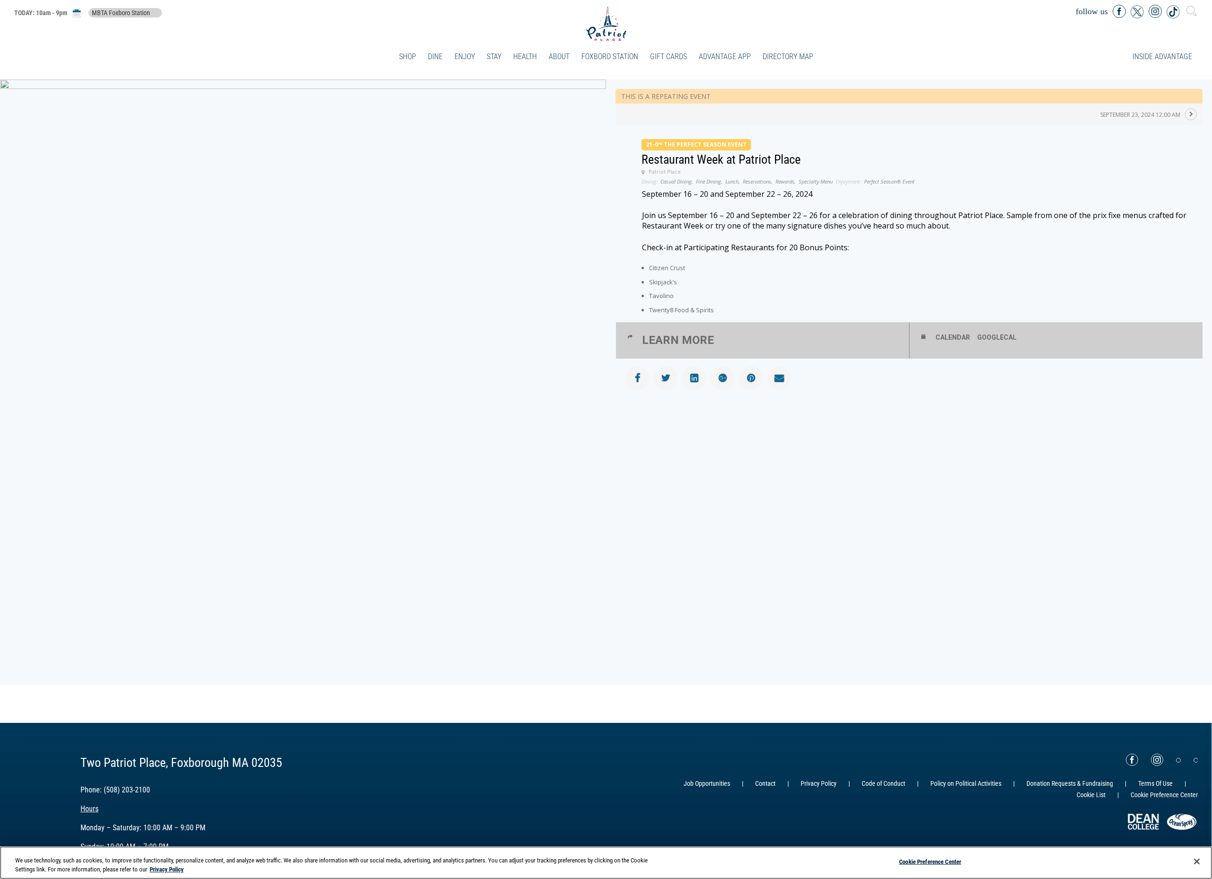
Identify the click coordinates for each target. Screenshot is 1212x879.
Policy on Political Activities (965, 783)
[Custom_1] (1196, 760)
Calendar (953, 337)
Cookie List (1091, 795)
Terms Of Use (1155, 783)
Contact (765, 783)
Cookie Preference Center (930, 861)
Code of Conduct (883, 783)
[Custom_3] (1178, 760)
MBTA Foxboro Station (121, 13)
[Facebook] (1132, 760)
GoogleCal (996, 337)
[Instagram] (1157, 760)
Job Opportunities (707, 783)
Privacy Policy (819, 783)
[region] (606, 862)
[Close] (1196, 861)
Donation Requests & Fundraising (1069, 783)
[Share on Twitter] (665, 378)
